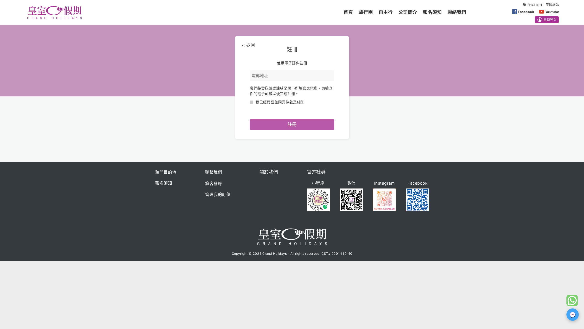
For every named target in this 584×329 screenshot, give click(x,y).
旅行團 (366, 12)
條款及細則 (295, 102)
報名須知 (432, 12)
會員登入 (550, 19)
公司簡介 (408, 12)
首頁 (348, 12)
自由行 (386, 12)
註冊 (292, 124)
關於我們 (268, 172)
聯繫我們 (213, 172)
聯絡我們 (457, 12)
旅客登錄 (213, 183)
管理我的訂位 (217, 194)
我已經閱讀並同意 (280, 102)
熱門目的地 (165, 172)
